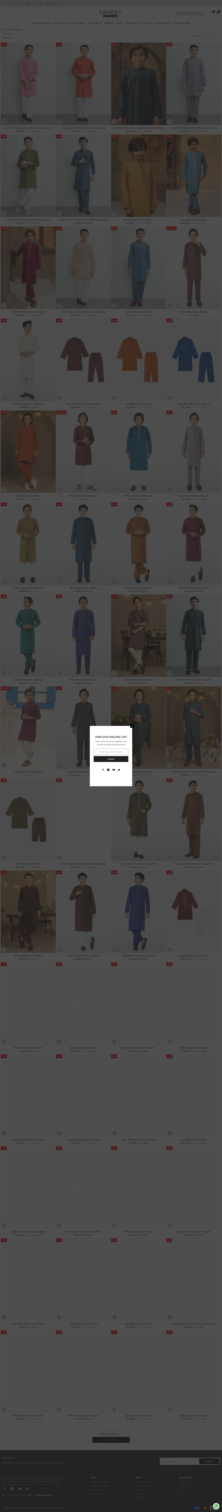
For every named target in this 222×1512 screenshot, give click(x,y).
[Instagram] (108, 769)
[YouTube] (113, 769)
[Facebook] (103, 769)
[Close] (132, 726)
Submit (111, 759)
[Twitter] (119, 769)
